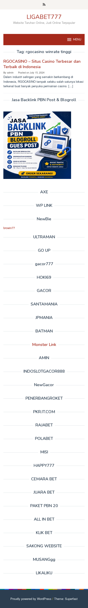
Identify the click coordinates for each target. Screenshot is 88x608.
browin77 (9, 228)
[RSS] (44, 4)
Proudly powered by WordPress (30, 599)
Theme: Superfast (66, 599)
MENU (77, 40)
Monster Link (44, 344)
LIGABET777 (44, 17)
